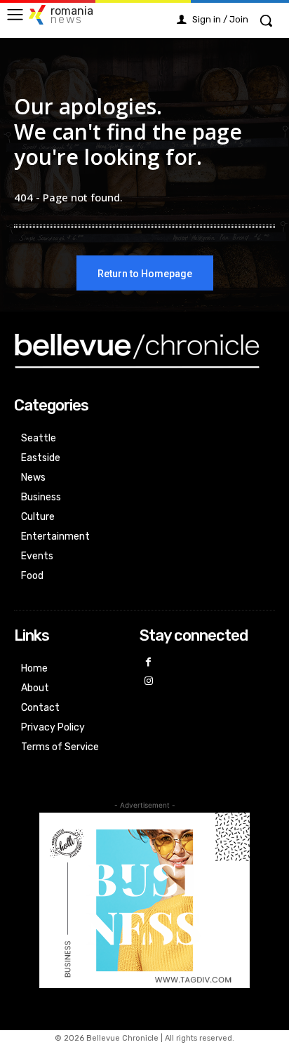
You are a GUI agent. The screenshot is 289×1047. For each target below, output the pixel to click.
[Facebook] (149, 662)
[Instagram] (149, 681)
